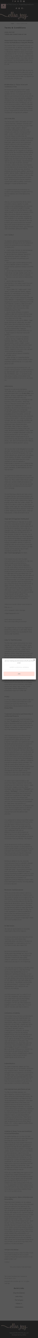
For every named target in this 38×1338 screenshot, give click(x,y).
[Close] (34, 660)
